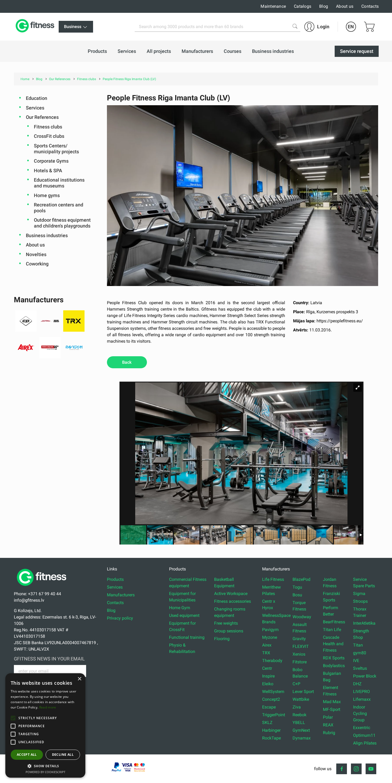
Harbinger (271, 730)
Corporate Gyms (51, 161)
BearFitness (334, 621)
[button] (13, 718)
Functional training (187, 637)
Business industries (47, 235)
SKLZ (267, 722)
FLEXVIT (301, 646)
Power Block (364, 676)
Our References (42, 117)
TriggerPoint (273, 714)
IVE (356, 660)
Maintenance (273, 6)
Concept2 (271, 699)
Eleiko (267, 683)
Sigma (359, 593)
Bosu (297, 594)
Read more (47, 707)
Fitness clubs (48, 127)
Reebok (299, 714)
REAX (328, 724)
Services (35, 108)
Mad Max (332, 701)
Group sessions (228, 630)
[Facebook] (341, 769)
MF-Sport (331, 709)
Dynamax (302, 738)
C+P (296, 683)
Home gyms (47, 195)
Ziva (297, 707)
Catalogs (302, 6)
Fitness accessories (232, 601)
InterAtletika (364, 623)
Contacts (370, 6)
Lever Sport (303, 691)
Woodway (302, 616)
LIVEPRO (361, 691)
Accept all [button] (27, 754)
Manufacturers (121, 594)
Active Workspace (230, 593)
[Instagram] (356, 769)
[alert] (45, 725)
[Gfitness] (36, 27)
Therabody (272, 660)
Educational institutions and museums (59, 183)
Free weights (226, 623)
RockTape (271, 738)
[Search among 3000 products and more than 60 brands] (295, 26)
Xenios (299, 654)
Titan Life (332, 629)
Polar (328, 717)
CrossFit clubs (49, 136)
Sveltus (360, 668)
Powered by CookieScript (45, 772)
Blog (323, 6)
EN (351, 26)
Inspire (268, 676)
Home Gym (179, 607)
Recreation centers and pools (58, 207)
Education (36, 98)
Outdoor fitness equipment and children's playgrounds (62, 223)
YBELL (299, 722)
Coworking (37, 264)
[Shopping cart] (369, 27)
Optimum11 (364, 735)
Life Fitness (273, 579)
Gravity (299, 638)
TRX (266, 652)
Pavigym (270, 629)
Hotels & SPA (48, 170)
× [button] (79, 679)
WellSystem (273, 691)
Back (126, 362)
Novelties (36, 254)
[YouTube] (371, 769)
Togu (297, 587)
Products (115, 579)
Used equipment (184, 615)
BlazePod (301, 579)
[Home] (43, 587)
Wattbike (301, 699)
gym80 (359, 652)
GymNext (301, 730)
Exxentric (361, 727)
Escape (269, 707)
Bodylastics (334, 665)
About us (344, 6)
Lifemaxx (362, 699)
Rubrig (329, 732)
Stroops (360, 601)
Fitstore (300, 661)
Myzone (269, 637)
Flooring (222, 638)
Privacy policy (120, 618)
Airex (266, 645)
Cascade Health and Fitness (333, 644)
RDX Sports (334, 657)
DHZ (357, 683)
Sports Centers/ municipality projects (56, 148)
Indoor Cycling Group (360, 713)
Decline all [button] (63, 754)
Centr (267, 668)
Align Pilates (365, 743)
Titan (358, 645)
